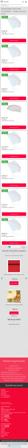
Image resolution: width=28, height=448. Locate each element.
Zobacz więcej (14, 283)
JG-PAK (6, 2)
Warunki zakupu (4, 434)
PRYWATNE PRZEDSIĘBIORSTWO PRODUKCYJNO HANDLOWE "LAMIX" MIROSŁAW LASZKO (14, 379)
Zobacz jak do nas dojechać (6, 403)
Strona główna (3, 4)
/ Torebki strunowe (4, 5)
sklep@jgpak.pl (7, 397)
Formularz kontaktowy (5, 402)
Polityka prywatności (5, 432)
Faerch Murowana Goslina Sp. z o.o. (9, 372)
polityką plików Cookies (16, 445)
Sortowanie (3, 13)
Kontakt (2, 436)
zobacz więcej (14, 315)
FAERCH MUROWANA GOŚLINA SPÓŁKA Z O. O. (12, 374)
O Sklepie (3, 429)
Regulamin (3, 431)
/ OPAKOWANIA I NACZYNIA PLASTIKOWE (14, 4)
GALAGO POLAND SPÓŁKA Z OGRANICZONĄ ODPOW (13, 376)
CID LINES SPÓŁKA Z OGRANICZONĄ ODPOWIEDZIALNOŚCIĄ (13, 369)
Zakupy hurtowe (4, 435)
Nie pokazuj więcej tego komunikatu (14, 446)
